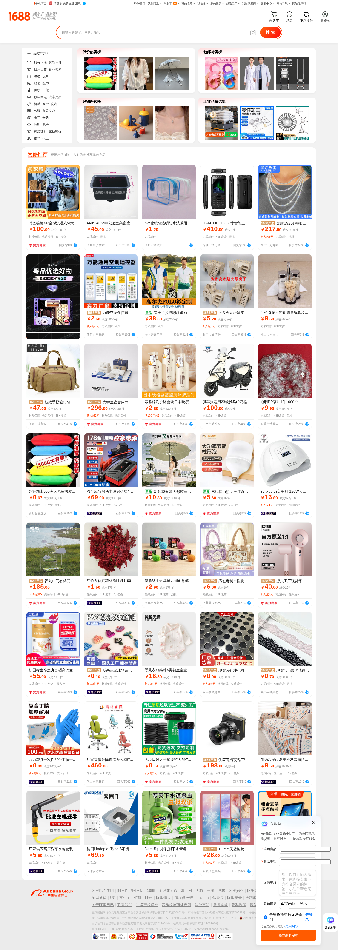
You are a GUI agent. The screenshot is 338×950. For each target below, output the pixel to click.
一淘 (210, 891)
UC (113, 898)
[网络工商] (118, 936)
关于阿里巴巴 (103, 905)
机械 (37, 104)
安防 (45, 118)
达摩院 (217, 898)
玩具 (45, 76)
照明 (37, 124)
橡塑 (37, 138)
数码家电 (40, 97)
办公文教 (48, 111)
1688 (151, 891)
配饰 (45, 83)
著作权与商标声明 (176, 905)
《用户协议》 (291, 926)
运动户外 (55, 62)
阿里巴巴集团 (103, 891)
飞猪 (221, 891)
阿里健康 (163, 898)
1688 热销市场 (32, 16)
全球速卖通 (168, 891)
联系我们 (124, 905)
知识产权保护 (147, 905)
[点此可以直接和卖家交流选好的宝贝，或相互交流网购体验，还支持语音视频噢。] (75, 244)
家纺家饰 (55, 131)
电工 (37, 118)
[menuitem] (49, 61)
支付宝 (124, 898)
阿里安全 (234, 898)
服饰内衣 (40, 62)
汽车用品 (55, 97)
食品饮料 (55, 69)
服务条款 (220, 905)
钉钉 (137, 898)
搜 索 (270, 32)
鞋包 (37, 83)
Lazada (203, 898)
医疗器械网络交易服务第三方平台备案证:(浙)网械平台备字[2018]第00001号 (138, 912)
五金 (45, 104)
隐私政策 (239, 905)
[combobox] (285, 908)
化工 (45, 138)
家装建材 (40, 131)
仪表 (54, 104)
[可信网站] (138, 936)
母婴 (37, 76)
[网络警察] (100, 936)
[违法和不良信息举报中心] (168, 936)
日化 (45, 90)
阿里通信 (99, 898)
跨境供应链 (184, 898)
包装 (37, 111)
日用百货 (40, 69)
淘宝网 (186, 891)
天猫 (199, 891)
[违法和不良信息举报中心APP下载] (202, 936)
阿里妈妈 (236, 891)
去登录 (309, 917)
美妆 (37, 90)
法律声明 (202, 905)
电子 (45, 124)
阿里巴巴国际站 (130, 891)
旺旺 (148, 898)
